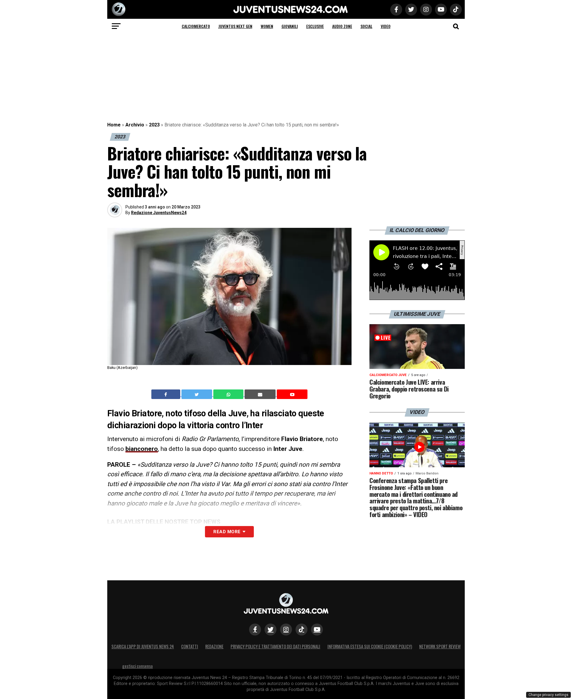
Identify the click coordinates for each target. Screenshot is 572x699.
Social (366, 26)
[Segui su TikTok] (301, 629)
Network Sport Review (440, 646)
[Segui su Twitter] (270, 629)
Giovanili (290, 26)
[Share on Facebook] (166, 394)
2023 (154, 125)
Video (386, 26)
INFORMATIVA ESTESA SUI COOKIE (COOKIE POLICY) (369, 646)
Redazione (214, 646)
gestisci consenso (137, 666)
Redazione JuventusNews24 (158, 212)
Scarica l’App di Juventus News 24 (142, 646)
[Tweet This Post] (197, 394)
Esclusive (315, 26)
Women (267, 26)
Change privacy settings (548, 695)
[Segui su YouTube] (317, 629)
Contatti (189, 646)
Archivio (134, 125)
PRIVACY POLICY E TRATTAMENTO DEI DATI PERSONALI (275, 646)
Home (114, 125)
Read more (226, 531)
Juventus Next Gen (235, 26)
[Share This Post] (229, 394)
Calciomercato (196, 26)
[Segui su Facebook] (255, 629)
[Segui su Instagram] (286, 629)
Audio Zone (342, 26)
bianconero (141, 448)
